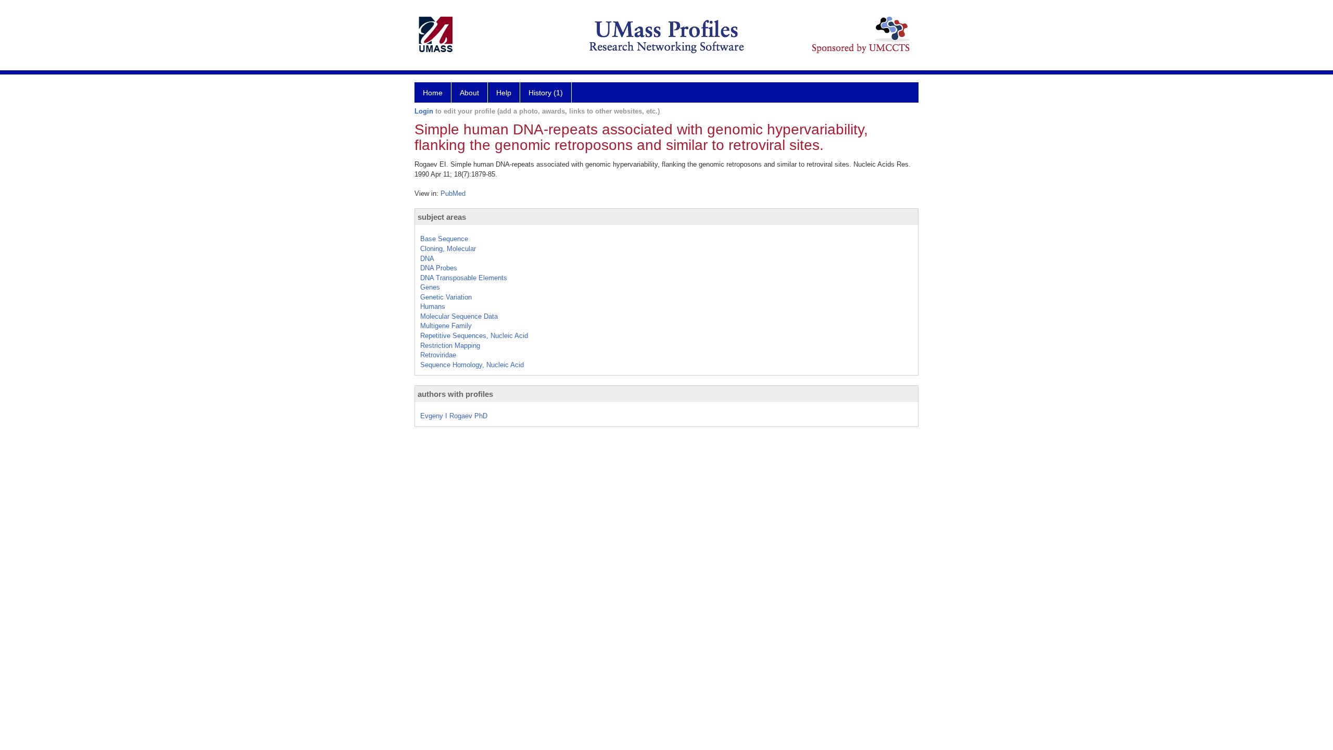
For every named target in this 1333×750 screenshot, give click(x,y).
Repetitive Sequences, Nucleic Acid (474, 336)
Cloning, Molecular (448, 249)
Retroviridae (438, 355)
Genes (430, 287)
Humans (432, 306)
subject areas (442, 217)
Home (433, 93)
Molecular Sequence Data (459, 316)
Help (503, 93)
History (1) (546, 93)
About (469, 93)
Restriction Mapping (450, 345)
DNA (427, 258)
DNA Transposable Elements (463, 278)
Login (423, 111)
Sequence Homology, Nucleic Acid (472, 365)
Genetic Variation (446, 297)
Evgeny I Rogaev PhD (453, 416)
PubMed (453, 193)
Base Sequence (444, 239)
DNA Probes (438, 268)
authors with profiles (455, 394)
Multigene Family (446, 326)
